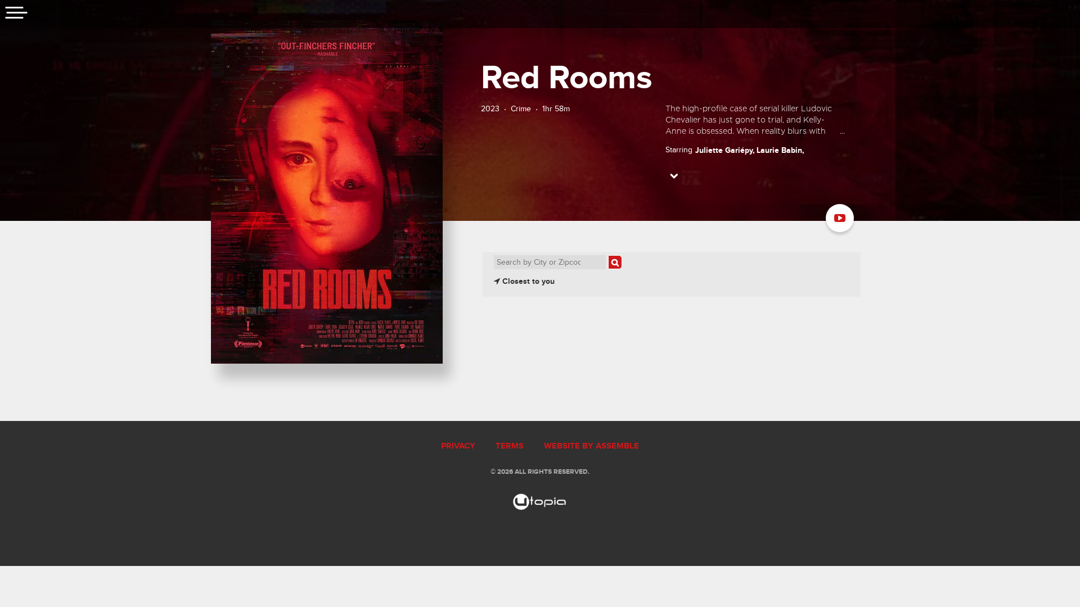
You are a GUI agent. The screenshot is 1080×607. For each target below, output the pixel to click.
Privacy (458, 446)
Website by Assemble (591, 446)
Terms (510, 446)
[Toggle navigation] (17, 14)
